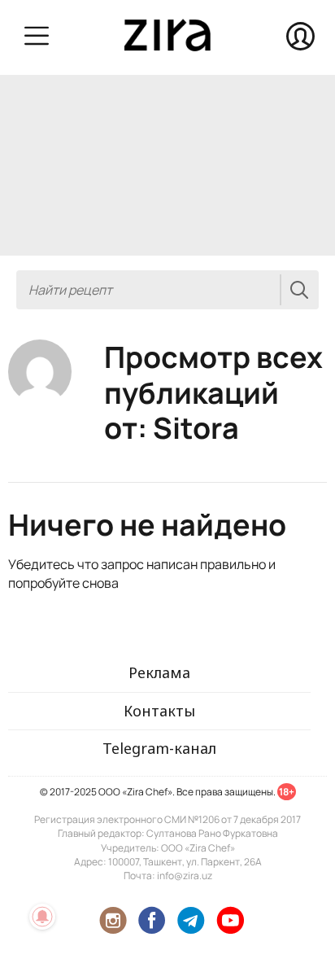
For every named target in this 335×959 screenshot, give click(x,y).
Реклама (159, 672)
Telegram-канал (159, 748)
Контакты (159, 710)
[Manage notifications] (42, 917)
